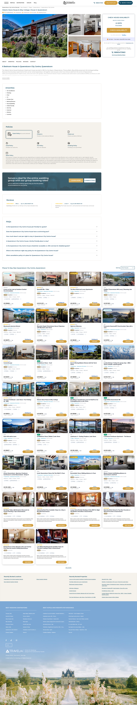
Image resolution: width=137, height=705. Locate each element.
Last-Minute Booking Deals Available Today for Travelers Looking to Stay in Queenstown (50, 547)
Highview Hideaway (76, 326)
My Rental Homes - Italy (48, 624)
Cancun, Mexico (26, 616)
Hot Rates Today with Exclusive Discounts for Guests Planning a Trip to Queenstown (16, 510)
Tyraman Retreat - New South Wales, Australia (78, 618)
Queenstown (36, 7)
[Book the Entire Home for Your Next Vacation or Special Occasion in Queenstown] (119, 499)
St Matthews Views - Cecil (44, 363)
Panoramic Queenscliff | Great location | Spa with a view (118, 326)
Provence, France (9, 624)
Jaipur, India (8, 627)
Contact (33, 61)
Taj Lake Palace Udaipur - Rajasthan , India (78, 629)
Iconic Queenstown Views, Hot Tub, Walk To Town (51, 473)
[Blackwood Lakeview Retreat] (18, 316)
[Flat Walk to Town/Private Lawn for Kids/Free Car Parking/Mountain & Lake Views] (85, 389)
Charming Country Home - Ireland (76, 616)
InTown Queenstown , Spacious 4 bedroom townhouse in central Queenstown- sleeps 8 (16, 473)
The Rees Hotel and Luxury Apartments (81, 289)
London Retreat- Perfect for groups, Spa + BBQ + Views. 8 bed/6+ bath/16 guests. (117, 363)
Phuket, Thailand (9, 632)
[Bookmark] (4, 16)
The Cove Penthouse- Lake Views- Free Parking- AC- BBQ (17, 400)
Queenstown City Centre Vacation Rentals (13, 579)
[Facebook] (6, 640)
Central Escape (8, 363)
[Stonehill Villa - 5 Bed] (52, 279)
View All (24, 632)
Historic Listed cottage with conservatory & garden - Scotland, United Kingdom (60, 621)
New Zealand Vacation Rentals (11, 581)
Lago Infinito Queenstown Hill (112, 399)
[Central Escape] (18, 352)
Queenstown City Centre (47, 7)
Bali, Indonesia (9, 621)
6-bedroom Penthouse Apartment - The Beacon (117, 436)
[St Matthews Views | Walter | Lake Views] (52, 426)
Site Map (23, 655)
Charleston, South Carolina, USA (30, 629)
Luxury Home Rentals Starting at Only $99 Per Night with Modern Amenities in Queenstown (85, 510)
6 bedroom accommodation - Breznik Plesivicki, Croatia (55, 613)
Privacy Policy (9, 655)
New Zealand (24, 7)
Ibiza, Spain (25, 621)
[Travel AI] (14, 651)
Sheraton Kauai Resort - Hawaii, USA (51, 618)
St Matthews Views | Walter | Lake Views (48, 436)
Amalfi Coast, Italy (27, 624)
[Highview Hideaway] (85, 316)
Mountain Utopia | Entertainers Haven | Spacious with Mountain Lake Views (51, 326)
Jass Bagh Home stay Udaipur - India (76, 627)
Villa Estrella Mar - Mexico (74, 621)
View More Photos (95, 16)
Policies (18, 61)
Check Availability (118, 30)
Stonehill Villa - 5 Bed (43, 289)
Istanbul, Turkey (26, 627)
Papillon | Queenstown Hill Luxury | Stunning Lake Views (118, 290)
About (4, 61)
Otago (30, 7)
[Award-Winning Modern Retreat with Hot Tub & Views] (85, 352)
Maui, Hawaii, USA (9, 618)
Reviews (25, 61)
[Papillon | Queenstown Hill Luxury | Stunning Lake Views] (119, 279)
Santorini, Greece (9, 616)
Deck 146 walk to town (10, 436)
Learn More (76, 180)
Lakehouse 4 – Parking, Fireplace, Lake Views (83, 436)
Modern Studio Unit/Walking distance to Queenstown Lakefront (115, 473)
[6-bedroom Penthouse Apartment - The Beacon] (119, 426)
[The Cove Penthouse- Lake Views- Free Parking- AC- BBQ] (18, 389)
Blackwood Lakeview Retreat (12, 326)
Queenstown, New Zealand (11, 629)
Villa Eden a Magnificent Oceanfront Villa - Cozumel (54, 627)
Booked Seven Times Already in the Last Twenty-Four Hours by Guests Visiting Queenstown (18, 547)
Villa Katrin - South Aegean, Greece (76, 613)
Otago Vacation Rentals (41, 579)
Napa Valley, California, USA (29, 613)
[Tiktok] (11, 640)
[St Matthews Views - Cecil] (52, 352)
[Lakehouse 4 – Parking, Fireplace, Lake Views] (85, 426)
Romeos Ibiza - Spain (47, 629)
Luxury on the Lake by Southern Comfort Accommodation (15, 290)
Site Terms (17, 655)
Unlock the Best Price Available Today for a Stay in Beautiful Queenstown (51, 510)
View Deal (27, 304)
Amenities (11, 61)
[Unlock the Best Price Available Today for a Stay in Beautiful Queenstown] (52, 499)
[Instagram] (16, 640)
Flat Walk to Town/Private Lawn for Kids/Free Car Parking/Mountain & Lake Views (84, 400)
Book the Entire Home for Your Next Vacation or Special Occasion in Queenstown (117, 510)
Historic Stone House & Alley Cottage (47, 399)
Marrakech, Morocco (27, 618)
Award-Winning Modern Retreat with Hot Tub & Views (83, 363)
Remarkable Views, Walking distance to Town (83, 473)
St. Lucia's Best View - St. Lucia (75, 624)
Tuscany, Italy (9, 613)
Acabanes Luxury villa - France (49, 616)
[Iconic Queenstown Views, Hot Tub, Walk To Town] (52, 463)
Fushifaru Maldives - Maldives (49, 632)
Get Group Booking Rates (118, 55)
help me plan (111, 3)
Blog (35, 2)
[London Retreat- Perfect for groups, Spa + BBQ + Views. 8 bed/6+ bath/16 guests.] (119, 352)
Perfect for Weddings (15, 658)
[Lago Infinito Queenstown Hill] (119, 389)
